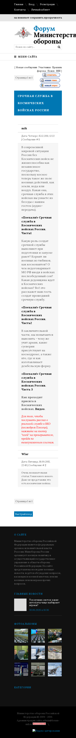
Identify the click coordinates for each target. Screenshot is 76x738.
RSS (58, 70)
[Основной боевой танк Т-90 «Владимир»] (38, 669)
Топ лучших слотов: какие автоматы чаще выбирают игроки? (44, 603)
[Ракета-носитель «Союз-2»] (21, 669)
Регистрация (47, 4)
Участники (45, 67)
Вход (31, 4)
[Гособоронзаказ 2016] (21, 652)
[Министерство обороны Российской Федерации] (21, 636)
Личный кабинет (40, 9)
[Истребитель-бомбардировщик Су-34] (55, 669)
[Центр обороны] (38, 636)
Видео (40, 409)
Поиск (51, 70)
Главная (18, 4)
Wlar (24, 454)
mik (24, 128)
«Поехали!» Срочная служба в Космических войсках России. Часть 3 (36, 381)
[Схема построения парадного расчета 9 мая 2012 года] (55, 652)
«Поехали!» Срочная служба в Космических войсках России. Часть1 (36, 225)
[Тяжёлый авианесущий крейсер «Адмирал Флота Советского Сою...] (38, 652)
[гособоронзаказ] (55, 636)
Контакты (20, 9)
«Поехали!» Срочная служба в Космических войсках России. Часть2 (36, 315)
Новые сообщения (26, 67)
